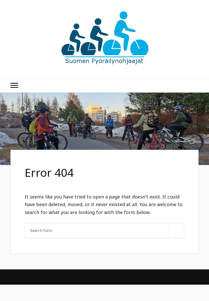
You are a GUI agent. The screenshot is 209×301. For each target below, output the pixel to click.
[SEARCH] (176, 231)
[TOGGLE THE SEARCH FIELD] (195, 85)
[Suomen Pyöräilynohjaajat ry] (104, 62)
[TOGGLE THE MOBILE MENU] (14, 85)
